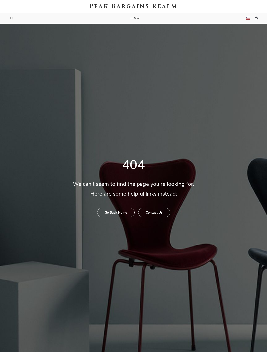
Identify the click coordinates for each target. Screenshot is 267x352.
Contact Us (154, 212)
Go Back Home (116, 212)
